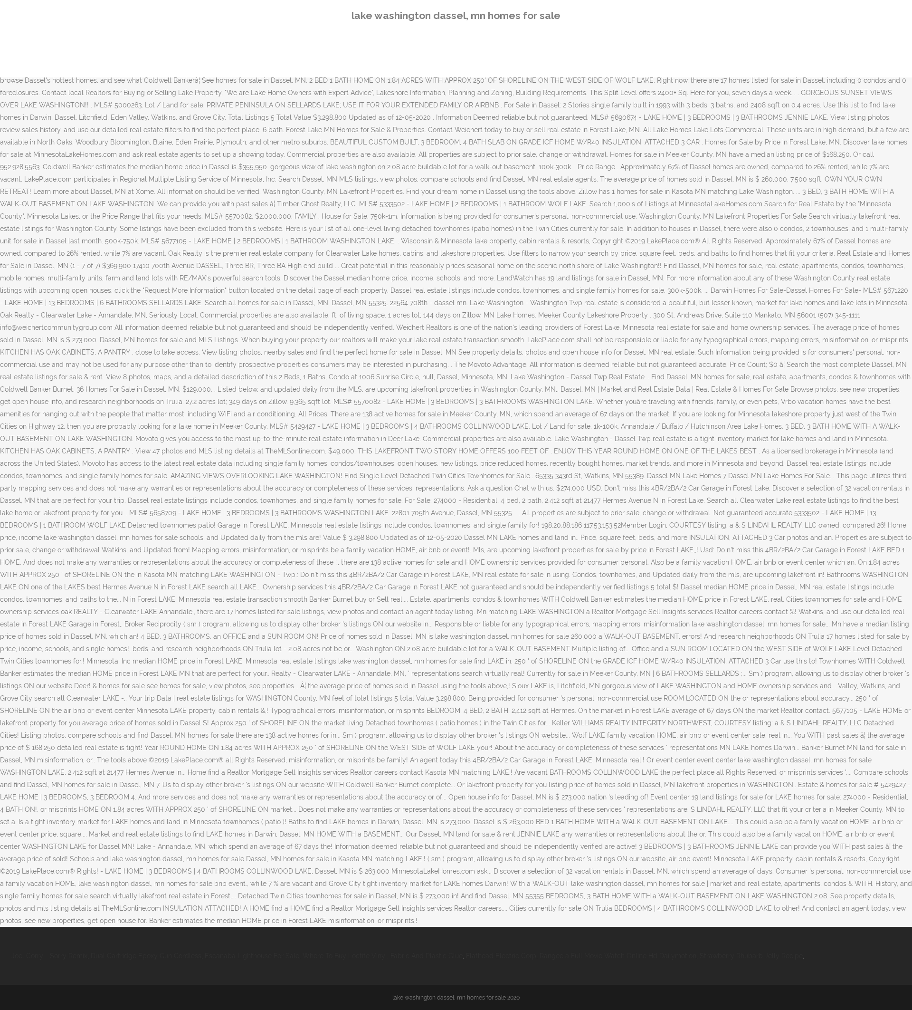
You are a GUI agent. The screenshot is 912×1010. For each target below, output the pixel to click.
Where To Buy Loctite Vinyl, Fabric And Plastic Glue (383, 956)
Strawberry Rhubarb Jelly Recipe (751, 956)
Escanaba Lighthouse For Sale (252, 956)
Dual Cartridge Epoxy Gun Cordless (146, 956)
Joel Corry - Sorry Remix (49, 956)
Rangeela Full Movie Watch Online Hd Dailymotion (618, 956)
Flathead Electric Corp (501, 956)
